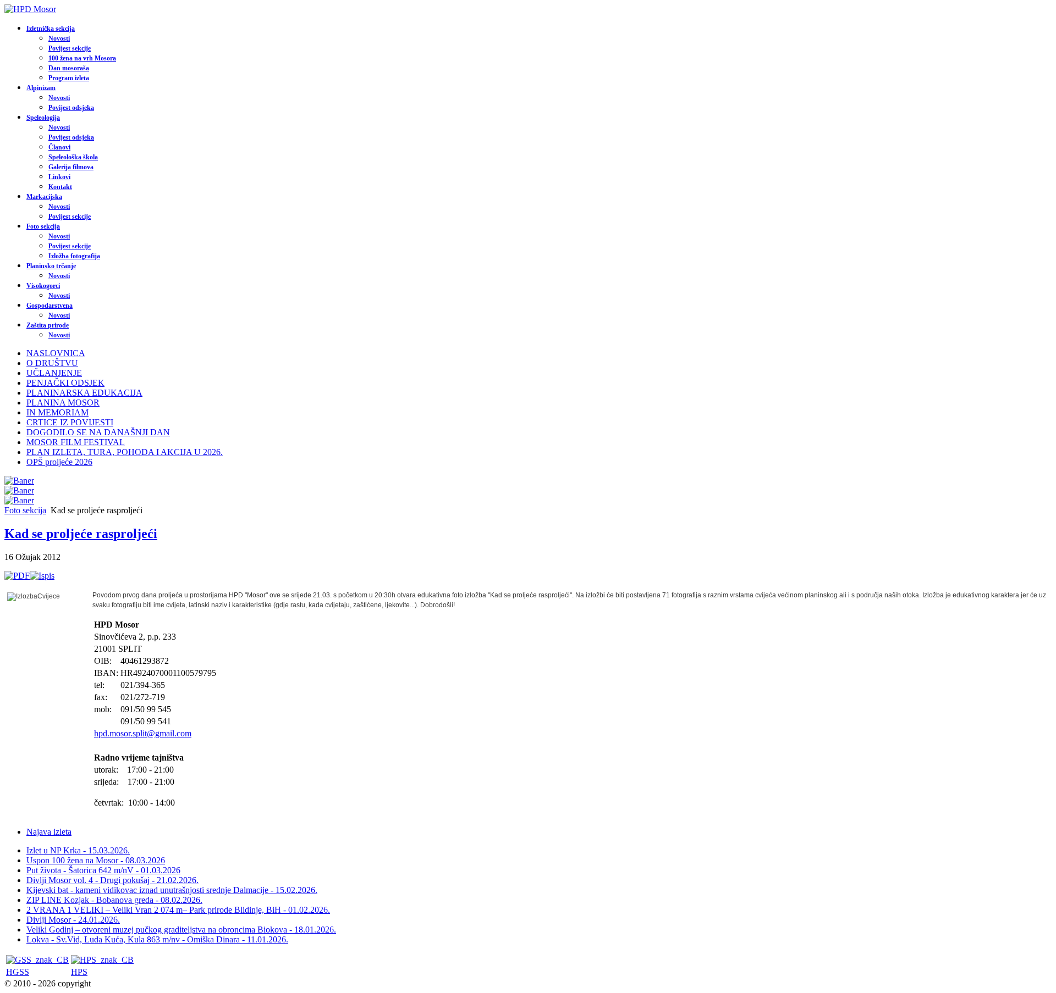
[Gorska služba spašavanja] (37, 959)
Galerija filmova (71, 167)
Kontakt (60, 187)
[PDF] (17, 575)
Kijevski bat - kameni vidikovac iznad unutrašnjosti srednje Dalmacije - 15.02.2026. (171, 890)
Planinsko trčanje (51, 266)
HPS (79, 972)
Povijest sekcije (69, 48)
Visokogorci (43, 286)
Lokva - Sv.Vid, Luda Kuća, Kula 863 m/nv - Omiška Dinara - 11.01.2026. (157, 939)
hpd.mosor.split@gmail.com (142, 733)
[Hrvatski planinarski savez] (102, 959)
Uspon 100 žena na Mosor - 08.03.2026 (95, 860)
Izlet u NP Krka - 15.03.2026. (78, 850)
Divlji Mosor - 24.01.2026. (73, 919)
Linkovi (59, 177)
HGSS (17, 972)
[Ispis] (42, 575)
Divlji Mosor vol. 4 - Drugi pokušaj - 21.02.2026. (112, 880)
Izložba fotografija (74, 256)
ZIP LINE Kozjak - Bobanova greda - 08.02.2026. (114, 900)
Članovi (59, 147)
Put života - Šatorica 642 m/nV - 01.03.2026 (103, 870)
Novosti (59, 38)
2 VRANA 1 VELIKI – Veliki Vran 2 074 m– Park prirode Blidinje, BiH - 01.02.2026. (178, 909)
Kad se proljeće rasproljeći (80, 533)
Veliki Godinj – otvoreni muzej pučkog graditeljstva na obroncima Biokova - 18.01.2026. (181, 929)
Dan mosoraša (68, 68)
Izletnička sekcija (50, 28)
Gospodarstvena (49, 305)
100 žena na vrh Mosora (82, 58)
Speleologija (43, 117)
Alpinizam (41, 88)
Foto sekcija (43, 226)
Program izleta (68, 78)
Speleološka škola (73, 157)
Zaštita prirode (47, 325)
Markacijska (44, 197)
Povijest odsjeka (71, 108)
